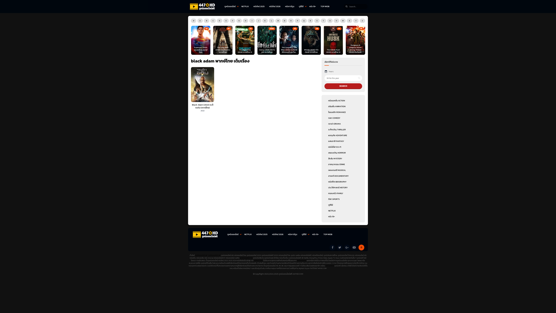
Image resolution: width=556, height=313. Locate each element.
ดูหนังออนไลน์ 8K (201, 255)
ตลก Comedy (334, 118)
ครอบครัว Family (335, 193)
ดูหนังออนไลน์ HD (246, 258)
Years (331, 71)
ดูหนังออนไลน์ (230, 6)
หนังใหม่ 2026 (274, 6)
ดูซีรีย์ (301, 6)
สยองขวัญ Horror (337, 152)
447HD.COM (258, 260)
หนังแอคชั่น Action (336, 100)
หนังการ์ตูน (289, 6)
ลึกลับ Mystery (335, 158)
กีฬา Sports (334, 199)
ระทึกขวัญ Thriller (337, 129)
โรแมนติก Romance (337, 112)
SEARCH (343, 86)
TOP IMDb (325, 6)
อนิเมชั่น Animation (336, 106)
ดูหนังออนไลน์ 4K (214, 255)
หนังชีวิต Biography (337, 181)
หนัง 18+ (312, 6)
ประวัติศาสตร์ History (338, 187)
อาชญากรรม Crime (336, 164)
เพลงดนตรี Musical (337, 170)
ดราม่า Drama (334, 123)
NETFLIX (245, 6)
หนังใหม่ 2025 (259, 6)
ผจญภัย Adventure (337, 135)
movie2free (329, 265)
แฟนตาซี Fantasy (336, 141)
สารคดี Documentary (338, 176)
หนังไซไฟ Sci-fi (334, 147)
